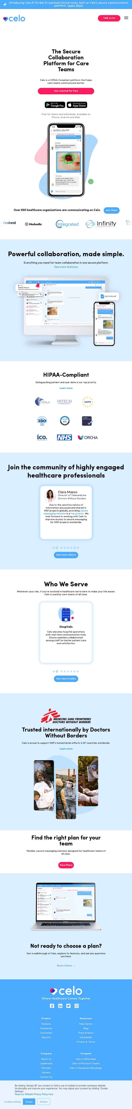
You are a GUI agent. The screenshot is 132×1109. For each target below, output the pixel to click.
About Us (46, 1059)
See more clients (66, 555)
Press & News (86, 1033)
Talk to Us (109, 18)
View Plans (66, 865)
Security (46, 1037)
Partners (46, 1068)
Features (46, 1024)
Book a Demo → (66, 966)
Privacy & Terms (86, 1042)
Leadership (46, 1063)
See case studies (66, 679)
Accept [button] (29, 1101)
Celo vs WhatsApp (86, 1059)
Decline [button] (43, 1101)
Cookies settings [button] (12, 1101)
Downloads (86, 1037)
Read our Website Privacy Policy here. (34, 1094)
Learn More (75, 5)
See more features (66, 267)
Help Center (86, 1024)
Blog (85, 1028)
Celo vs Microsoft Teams (86, 1063)
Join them (111, 210)
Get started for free (66, 91)
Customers (46, 1033)
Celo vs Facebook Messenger (86, 1068)
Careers (46, 1072)
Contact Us (46, 1077)
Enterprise (46, 1028)
